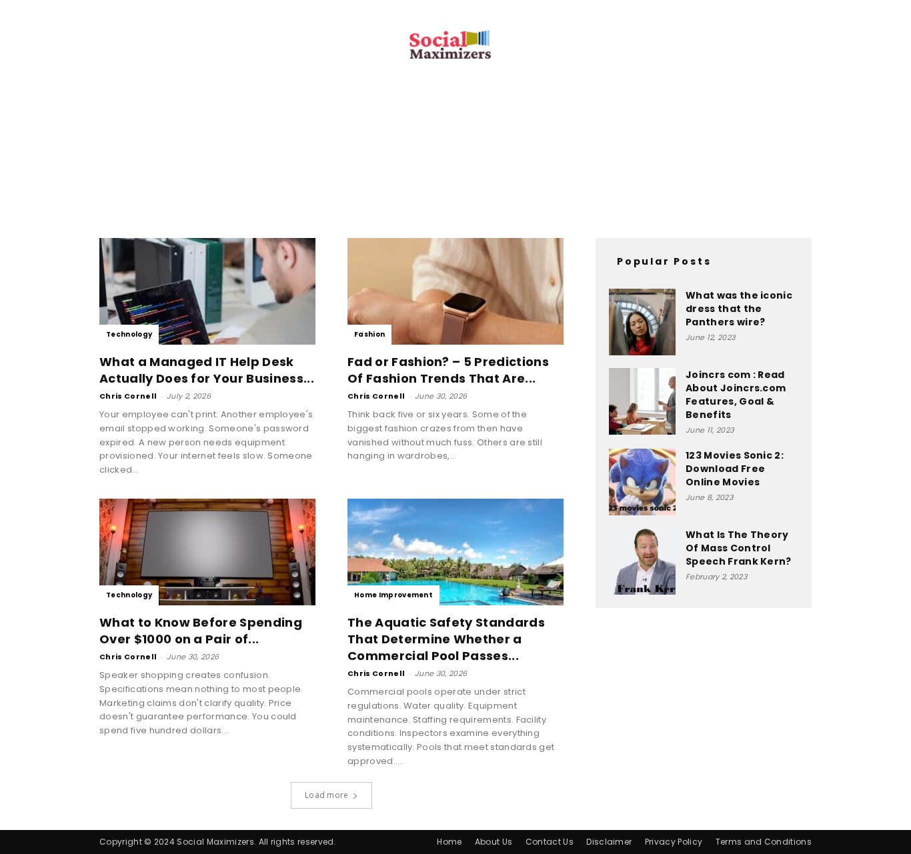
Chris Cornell (128, 396)
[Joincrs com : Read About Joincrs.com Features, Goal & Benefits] (642, 401)
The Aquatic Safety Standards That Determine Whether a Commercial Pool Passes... (446, 639)
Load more (327, 795)
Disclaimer (609, 841)
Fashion (369, 334)
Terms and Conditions (764, 841)
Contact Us (550, 841)
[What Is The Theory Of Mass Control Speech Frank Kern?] (642, 561)
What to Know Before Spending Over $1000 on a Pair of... (200, 630)
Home (449, 841)
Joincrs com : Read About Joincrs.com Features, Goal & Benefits (736, 394)
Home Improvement (393, 595)
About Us (494, 841)
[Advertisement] (455, 165)
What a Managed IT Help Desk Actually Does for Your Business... (206, 370)
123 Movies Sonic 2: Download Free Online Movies (735, 469)
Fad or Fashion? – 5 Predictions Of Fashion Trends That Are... (448, 370)
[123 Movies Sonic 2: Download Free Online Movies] (642, 482)
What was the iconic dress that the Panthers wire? (739, 309)
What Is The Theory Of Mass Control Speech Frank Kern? (739, 548)
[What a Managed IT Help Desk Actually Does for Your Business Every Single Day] (207, 291)
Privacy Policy (673, 841)
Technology (129, 334)
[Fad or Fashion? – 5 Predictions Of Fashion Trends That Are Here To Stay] (455, 291)
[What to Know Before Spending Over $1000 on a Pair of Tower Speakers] (207, 552)
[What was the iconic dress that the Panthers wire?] (642, 322)
